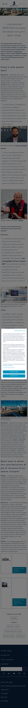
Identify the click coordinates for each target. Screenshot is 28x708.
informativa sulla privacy (8, 365)
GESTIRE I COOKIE (14, 371)
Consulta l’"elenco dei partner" (9, 367)
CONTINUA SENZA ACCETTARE (20, 330)
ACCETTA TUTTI (14, 376)
